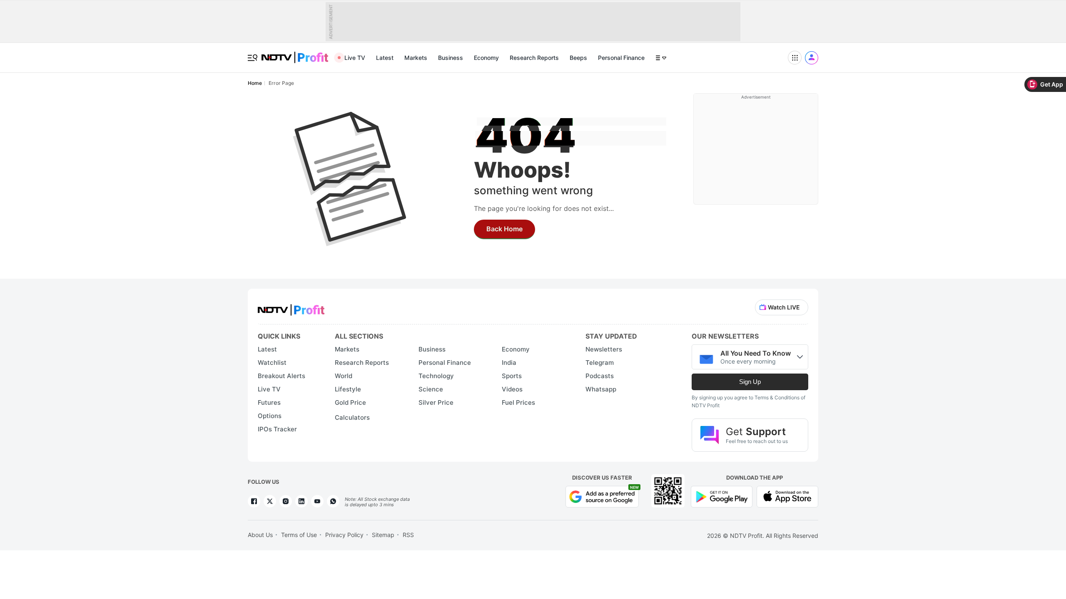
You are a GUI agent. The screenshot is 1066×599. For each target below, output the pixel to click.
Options (269, 416)
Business (450, 57)
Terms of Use (299, 534)
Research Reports (534, 57)
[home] (295, 53)
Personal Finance (621, 57)
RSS (408, 534)
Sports (512, 376)
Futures (269, 402)
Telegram (599, 362)
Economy (486, 57)
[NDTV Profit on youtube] (317, 501)
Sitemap (383, 534)
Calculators (352, 417)
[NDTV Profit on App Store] (787, 496)
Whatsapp (600, 389)
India (509, 362)
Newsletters (603, 349)
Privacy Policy (344, 534)
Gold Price (350, 402)
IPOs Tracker (277, 429)
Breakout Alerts (281, 376)
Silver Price (435, 402)
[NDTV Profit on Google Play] (721, 496)
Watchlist (272, 362)
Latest (385, 57)
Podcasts (599, 376)
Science (430, 389)
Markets (415, 57)
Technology (436, 376)
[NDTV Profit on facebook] (254, 501)
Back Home (504, 229)
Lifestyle (348, 389)
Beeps (578, 57)
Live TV (354, 57)
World (343, 376)
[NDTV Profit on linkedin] (301, 501)
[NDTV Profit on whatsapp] (333, 501)
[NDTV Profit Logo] (291, 307)
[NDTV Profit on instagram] (285, 501)
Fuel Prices (518, 402)
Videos (512, 389)
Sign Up (750, 381)
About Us (260, 534)
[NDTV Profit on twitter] (270, 501)
